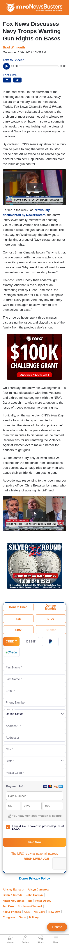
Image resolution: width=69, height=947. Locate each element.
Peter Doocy (43, 900)
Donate (57, 927)
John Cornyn (34, 895)
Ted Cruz (8, 906)
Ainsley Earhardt (13, 889)
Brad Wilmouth (14, 47)
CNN (27, 911)
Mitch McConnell (13, 900)
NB (30, 900)
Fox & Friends (12, 911)
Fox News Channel (30, 906)
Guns (22, 917)
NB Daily (39, 911)
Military (34, 917)
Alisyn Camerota (38, 889)
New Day (54, 911)
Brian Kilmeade (12, 895)
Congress (9, 917)
